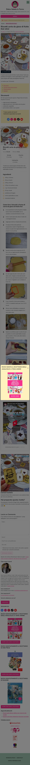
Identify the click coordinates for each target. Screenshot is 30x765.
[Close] (28, 368)
